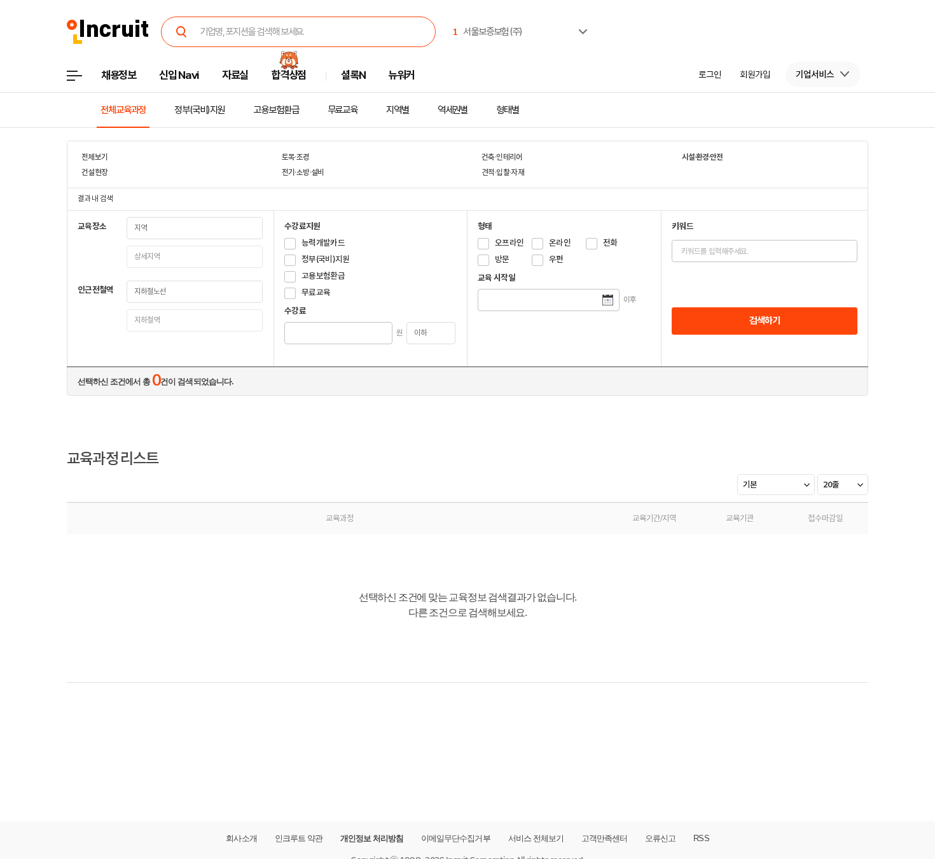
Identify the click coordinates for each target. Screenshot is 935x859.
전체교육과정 (123, 110)
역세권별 (453, 110)
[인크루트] (108, 32)
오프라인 (509, 242)
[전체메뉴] (83, 79)
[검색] (181, 31)
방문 (502, 259)
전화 (610, 242)
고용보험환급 (275, 110)
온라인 (560, 242)
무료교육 (343, 110)
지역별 (397, 110)
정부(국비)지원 (199, 110)
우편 (556, 259)
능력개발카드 (323, 242)
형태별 (507, 110)
